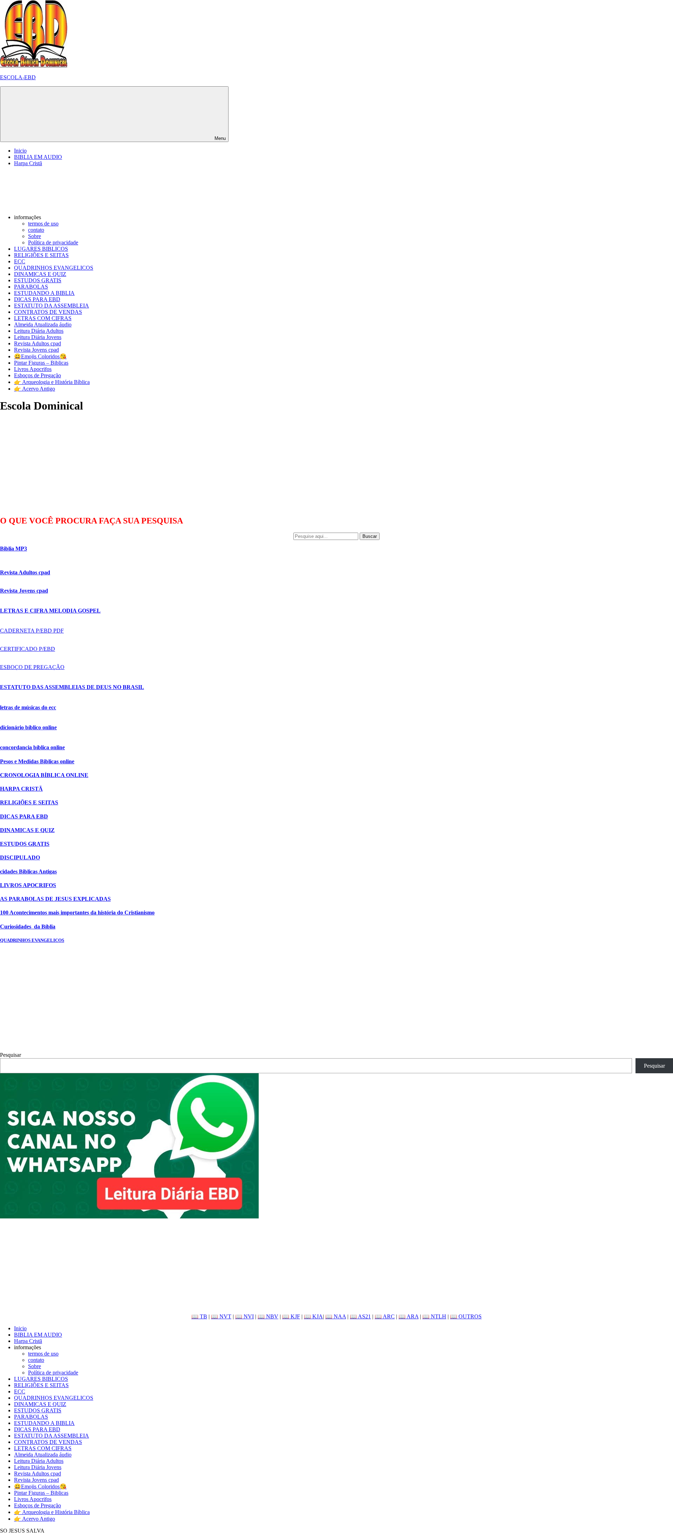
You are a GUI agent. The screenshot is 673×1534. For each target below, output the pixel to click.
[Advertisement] (52, 464)
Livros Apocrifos (33, 369)
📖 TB (199, 1316)
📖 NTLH (434, 1316)
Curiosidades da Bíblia (27, 927)
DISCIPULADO (20, 857)
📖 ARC (385, 1316)
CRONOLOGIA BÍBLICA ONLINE (44, 775)
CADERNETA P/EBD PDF (32, 631)
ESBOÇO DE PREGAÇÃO (32, 667)
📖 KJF (291, 1316)
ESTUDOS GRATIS (37, 280)
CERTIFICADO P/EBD (27, 649)
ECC (19, 261)
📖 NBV (268, 1316)
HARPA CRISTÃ (21, 789)
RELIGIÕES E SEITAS (41, 255)
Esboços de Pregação (37, 375)
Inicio (20, 151)
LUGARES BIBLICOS (41, 249)
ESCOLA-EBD (18, 77)
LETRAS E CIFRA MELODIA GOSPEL (50, 611)
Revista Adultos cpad (37, 343)
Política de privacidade (53, 242)
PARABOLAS (31, 287)
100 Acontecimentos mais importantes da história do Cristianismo (77, 912)
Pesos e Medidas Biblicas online (37, 761)
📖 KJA (313, 1316)
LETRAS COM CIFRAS (43, 318)
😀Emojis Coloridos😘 (40, 356)
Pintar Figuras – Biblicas (41, 363)
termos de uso (43, 224)
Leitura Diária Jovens (37, 337)
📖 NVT (221, 1316)
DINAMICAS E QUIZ (40, 274)
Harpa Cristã (28, 163)
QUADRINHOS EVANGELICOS (53, 268)
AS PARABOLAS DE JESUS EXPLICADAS (55, 899)
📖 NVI (244, 1316)
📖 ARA (409, 1316)
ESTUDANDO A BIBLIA (44, 293)
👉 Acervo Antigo (34, 389)
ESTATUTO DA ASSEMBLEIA (51, 306)
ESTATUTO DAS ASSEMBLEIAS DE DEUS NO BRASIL (72, 687)
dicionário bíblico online (28, 727)
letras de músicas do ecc (28, 707)
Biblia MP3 (13, 549)
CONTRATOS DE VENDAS (48, 312)
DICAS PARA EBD (37, 299)
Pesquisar (10, 1055)
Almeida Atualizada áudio (43, 324)
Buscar (369, 536)
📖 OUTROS (466, 1316)
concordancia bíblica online (32, 747)
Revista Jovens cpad (36, 350)
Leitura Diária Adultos (38, 331)
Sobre (34, 236)
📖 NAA (335, 1316)
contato (36, 230)
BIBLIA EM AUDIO (38, 157)
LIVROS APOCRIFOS (28, 885)
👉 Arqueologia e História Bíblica (52, 382)
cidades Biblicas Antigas (28, 871)
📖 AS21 (360, 1316)
